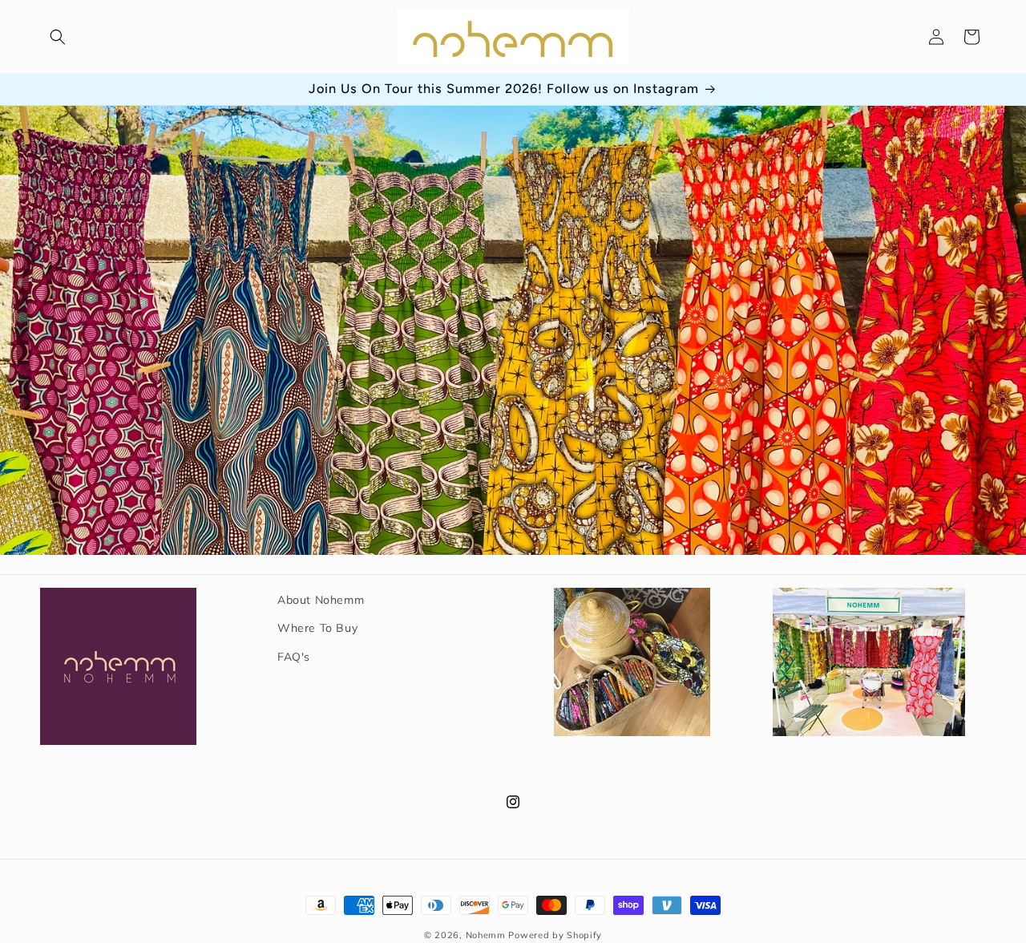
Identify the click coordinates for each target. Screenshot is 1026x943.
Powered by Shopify (555, 935)
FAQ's (293, 656)
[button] (57, 37)
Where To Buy (317, 628)
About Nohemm (320, 600)
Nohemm (486, 935)
